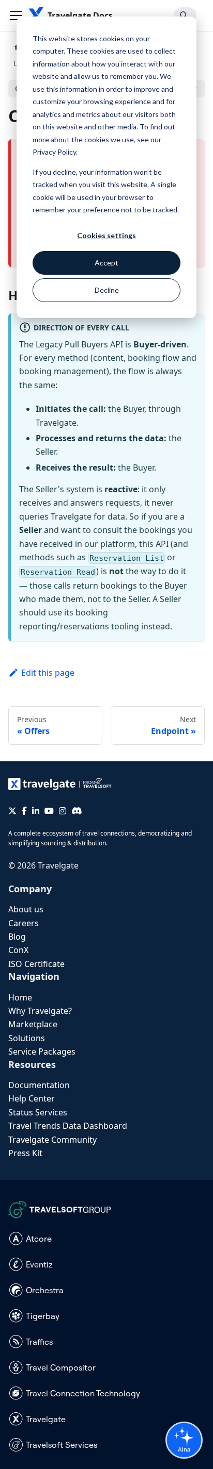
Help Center (31, 1098)
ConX (18, 950)
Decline (107, 290)
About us (25, 909)
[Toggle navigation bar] (16, 15)
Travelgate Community (52, 1139)
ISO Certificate (36, 964)
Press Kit (25, 1153)
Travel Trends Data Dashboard (67, 1125)
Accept (106, 262)
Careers (23, 923)
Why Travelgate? (40, 1010)
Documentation (39, 1085)
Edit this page (47, 672)
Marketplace (32, 1024)
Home (20, 997)
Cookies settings (106, 235)
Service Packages (41, 1051)
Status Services (37, 1112)
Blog (17, 936)
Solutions (26, 1038)
